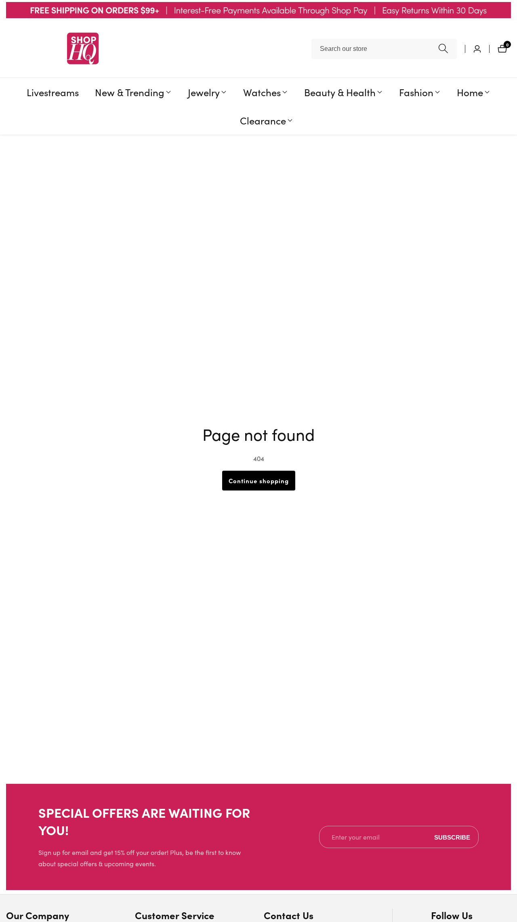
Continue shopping (259, 480)
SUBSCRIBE (452, 837)
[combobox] (384, 49)
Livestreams (53, 92)
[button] (129, 92)
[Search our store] (443, 49)
